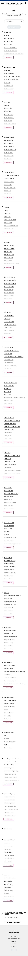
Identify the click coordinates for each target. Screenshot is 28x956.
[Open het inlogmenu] (25, 3)
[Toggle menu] (2, 3)
